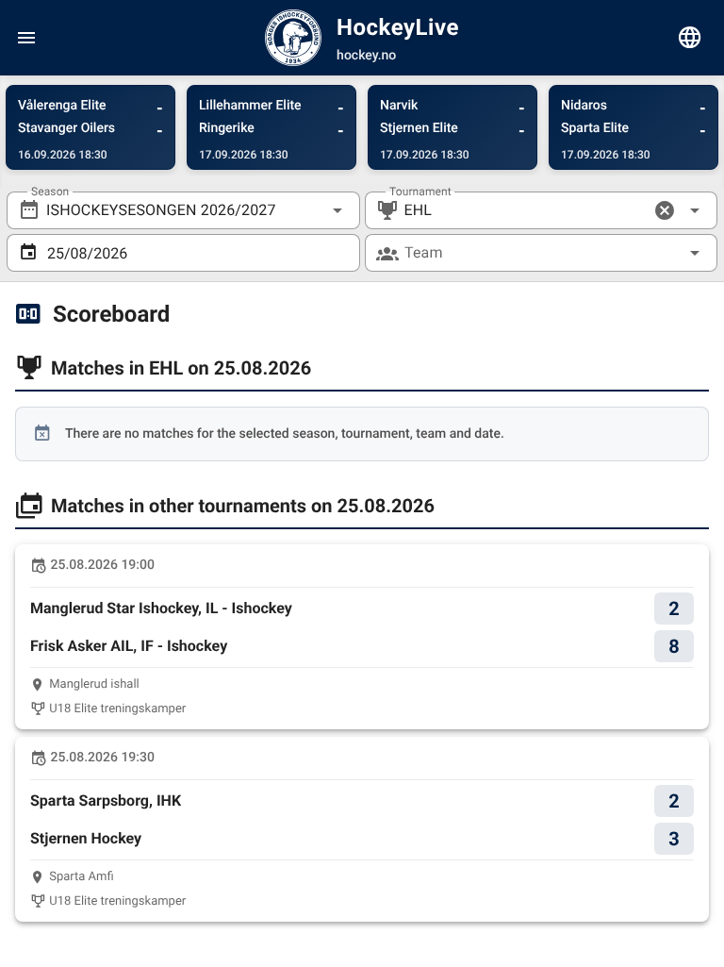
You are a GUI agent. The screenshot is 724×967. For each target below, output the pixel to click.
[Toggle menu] (26, 37)
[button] (664, 210)
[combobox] (183, 210)
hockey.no (366, 55)
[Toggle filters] (690, 37)
